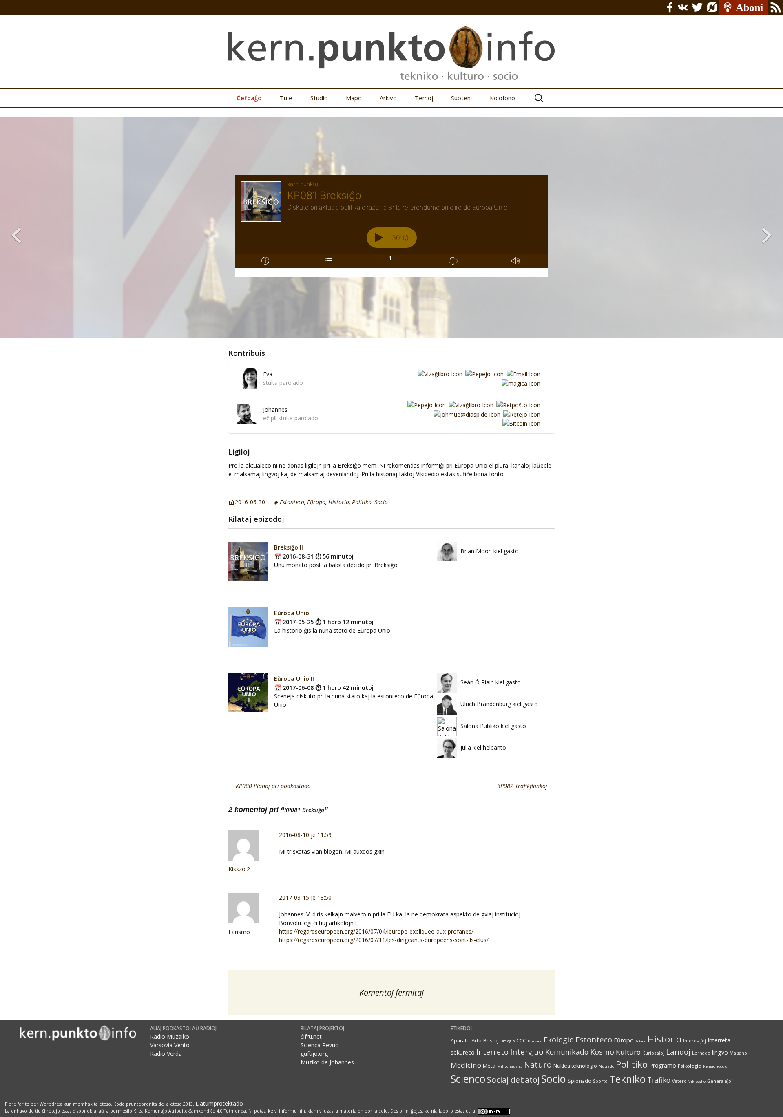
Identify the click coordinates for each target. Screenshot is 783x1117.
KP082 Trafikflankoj (526, 786)
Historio (338, 502)
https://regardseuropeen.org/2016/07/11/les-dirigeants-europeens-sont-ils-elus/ (384, 940)
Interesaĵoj (694, 1041)
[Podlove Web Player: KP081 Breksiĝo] (391, 226)
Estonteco (292, 502)
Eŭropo (316, 502)
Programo (662, 1065)
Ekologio (559, 1039)
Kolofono (502, 98)
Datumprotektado (219, 1103)
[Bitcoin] (520, 423)
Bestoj (491, 1040)
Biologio (507, 1041)
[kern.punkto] (391, 44)
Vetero (679, 1081)
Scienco (468, 1079)
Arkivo (388, 98)
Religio (709, 1066)
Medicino (466, 1065)
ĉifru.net (311, 1036)
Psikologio (689, 1066)
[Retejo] (520, 414)
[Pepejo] (483, 373)
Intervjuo (527, 1051)
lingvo (720, 1052)
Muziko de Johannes (327, 1062)
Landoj (678, 1051)
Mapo (354, 98)
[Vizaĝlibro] (438, 373)
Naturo (538, 1064)
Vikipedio (697, 1081)
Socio (381, 502)
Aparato (460, 1040)
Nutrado (606, 1066)
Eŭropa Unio (291, 613)
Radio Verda (166, 1053)
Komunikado (566, 1052)
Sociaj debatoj (513, 1079)
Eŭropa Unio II (294, 678)
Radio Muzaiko (169, 1036)
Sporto (600, 1081)
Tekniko (627, 1079)
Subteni (461, 98)
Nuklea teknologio (575, 1065)
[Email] (522, 373)
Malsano (738, 1053)
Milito (502, 1066)
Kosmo (602, 1051)
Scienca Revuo (320, 1045)
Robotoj (722, 1066)
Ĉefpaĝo (249, 98)
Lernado (701, 1053)
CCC (521, 1040)
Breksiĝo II (288, 547)
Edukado (535, 1041)
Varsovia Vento (170, 1045)
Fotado (640, 1041)
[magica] (519, 383)
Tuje (286, 98)
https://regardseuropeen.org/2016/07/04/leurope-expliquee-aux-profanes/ (376, 931)
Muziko (516, 1066)
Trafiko (658, 1080)
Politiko (362, 502)
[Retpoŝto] (516, 404)
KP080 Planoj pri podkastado (269, 786)
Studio (319, 98)
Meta (489, 1065)
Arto (476, 1040)
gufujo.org (314, 1053)
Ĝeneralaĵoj (719, 1081)
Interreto (492, 1051)
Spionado (579, 1080)
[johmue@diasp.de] (465, 414)
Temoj (424, 98)
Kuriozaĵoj (653, 1053)
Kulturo (628, 1052)
